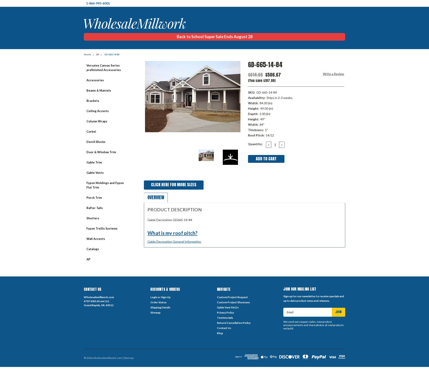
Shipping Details (160, 307)
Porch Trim (94, 197)
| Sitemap (127, 358)
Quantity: (255, 144)
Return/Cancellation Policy (233, 322)
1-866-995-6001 (98, 3)
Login (153, 297)
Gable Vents (95, 172)
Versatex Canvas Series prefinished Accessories (103, 68)
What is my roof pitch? (172, 233)
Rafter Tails (94, 208)
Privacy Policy (225, 312)
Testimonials (225, 317)
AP (97, 54)
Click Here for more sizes (173, 185)
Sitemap (155, 312)
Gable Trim (94, 162)
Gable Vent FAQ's (228, 307)
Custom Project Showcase (233, 302)
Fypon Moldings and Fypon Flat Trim (105, 185)
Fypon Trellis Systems (102, 228)
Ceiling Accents (97, 111)
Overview (155, 197)
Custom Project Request (232, 297)
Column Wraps (96, 121)
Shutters (92, 218)
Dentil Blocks (95, 142)
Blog (220, 333)
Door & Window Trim (101, 152)
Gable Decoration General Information (174, 241)
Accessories (95, 80)
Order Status (158, 302)
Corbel (91, 131)
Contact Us (224, 328)
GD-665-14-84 (111, 54)
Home (87, 54)
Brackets (92, 101)
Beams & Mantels (98, 90)
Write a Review (333, 74)
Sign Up (165, 297)
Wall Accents (95, 239)
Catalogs (92, 249)
